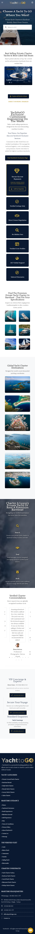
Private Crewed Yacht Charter (10, 779)
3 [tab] (13, 84)
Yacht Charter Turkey (8, 873)
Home (4, 805)
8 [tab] (26, 84)
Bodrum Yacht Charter (8, 876)
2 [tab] (10, 84)
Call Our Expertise (19, 189)
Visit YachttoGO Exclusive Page (17, 158)
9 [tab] (29, 84)
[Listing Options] (29, 81)
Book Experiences (7, 811)
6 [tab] (21, 84)
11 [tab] (18, 86)
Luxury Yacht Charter (8, 792)
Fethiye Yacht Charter (8, 885)
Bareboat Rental (6, 782)
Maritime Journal (7, 814)
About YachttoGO (7, 830)
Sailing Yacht (6, 860)
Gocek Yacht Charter (8, 879)
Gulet (3, 847)
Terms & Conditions (8, 824)
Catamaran (5, 853)
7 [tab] (24, 84)
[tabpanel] (17, 632)
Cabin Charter (6, 795)
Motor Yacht (5, 850)
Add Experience (6, 817)
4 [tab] (16, 84)
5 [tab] (18, 84)
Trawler (4, 857)
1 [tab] (8, 84)
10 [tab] (32, 84)
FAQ (3, 821)
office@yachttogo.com (10, 914)
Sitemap (4, 836)
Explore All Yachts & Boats (19, 96)
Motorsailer (5, 863)
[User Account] (32, 2)
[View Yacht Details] (18, 75)
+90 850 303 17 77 (18, 731)
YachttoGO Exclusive (8, 808)
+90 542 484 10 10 (18, 695)
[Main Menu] (2, 2)
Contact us (5, 833)
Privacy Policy (6, 827)
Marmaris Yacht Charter (9, 882)
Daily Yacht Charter (7, 786)
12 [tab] (21, 86)
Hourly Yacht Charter (8, 789)
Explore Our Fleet (18, 712)
